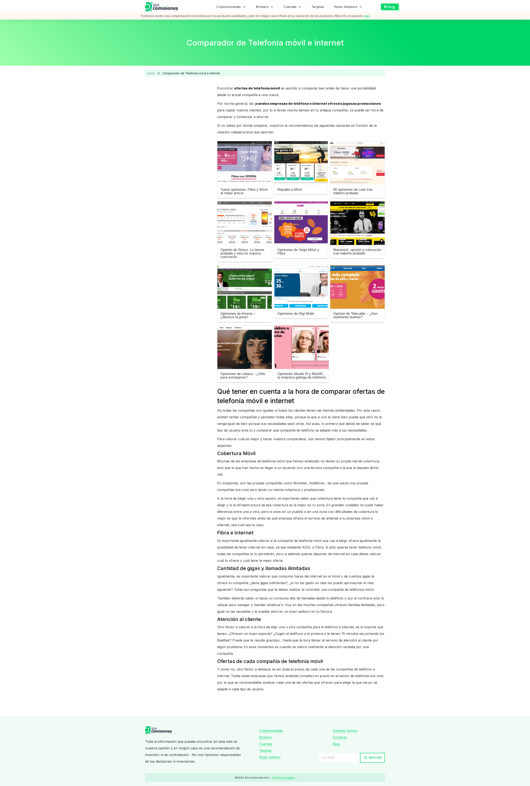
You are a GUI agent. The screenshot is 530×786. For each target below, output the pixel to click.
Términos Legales (283, 777)
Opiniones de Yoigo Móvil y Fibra (298, 251)
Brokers (265, 737)
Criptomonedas (271, 731)
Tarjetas (265, 751)
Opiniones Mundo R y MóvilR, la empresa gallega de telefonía (301, 375)
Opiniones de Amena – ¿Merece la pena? (237, 315)
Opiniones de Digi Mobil (295, 314)
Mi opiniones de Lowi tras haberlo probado (353, 191)
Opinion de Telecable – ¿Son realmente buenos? (355, 315)
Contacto (340, 737)
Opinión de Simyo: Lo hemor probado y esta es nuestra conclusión (242, 253)
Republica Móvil (289, 190)
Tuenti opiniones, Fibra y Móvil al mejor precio (244, 191)
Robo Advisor (270, 757)
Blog (336, 744)
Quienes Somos (345, 731)
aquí (367, 16)
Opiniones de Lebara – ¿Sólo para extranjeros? (242, 375)
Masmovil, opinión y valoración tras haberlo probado (357, 251)
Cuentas (265, 744)
